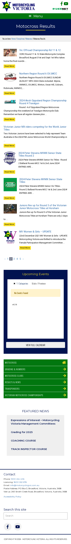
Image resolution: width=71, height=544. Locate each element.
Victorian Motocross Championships (24, 395)
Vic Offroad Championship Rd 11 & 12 (40, 50)
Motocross (11, 362)
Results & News (13, 382)
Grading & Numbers (15, 369)
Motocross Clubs (14, 375)
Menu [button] (38, 16)
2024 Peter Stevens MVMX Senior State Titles (40, 181)
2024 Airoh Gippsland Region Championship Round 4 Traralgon (43, 102)
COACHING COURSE (23, 440)
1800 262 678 (20, 482)
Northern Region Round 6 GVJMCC (38, 73)
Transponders (12, 388)
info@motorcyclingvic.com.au (24, 485)
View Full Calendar (35, 345)
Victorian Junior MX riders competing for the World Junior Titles (35, 128)
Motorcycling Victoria (18, 6)
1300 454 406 (17, 479)
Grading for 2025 (22, 432)
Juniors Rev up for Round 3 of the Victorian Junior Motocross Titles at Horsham (43, 207)
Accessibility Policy (12, 496)
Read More (9, 66)
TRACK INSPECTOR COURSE (29, 449)
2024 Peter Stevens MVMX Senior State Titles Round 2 (39, 154)
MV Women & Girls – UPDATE (35, 231)
